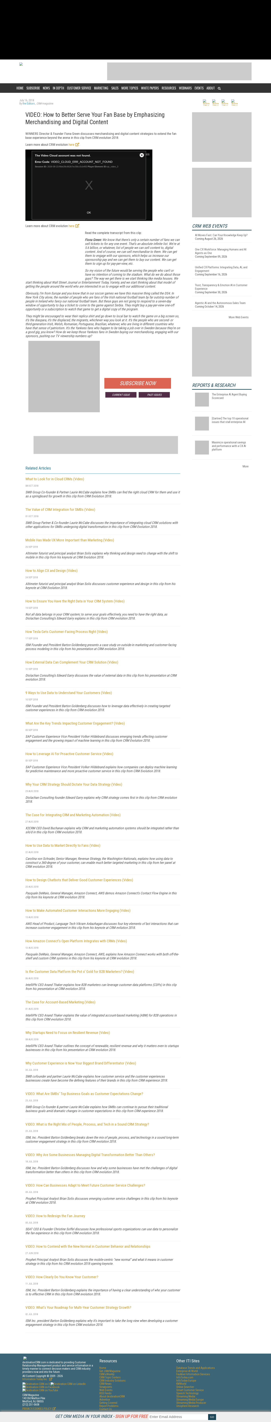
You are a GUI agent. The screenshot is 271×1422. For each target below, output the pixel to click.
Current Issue (121, 394)
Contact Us (105, 1409)
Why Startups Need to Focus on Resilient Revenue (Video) (67, 1032)
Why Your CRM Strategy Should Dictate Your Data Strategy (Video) (73, 784)
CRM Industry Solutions (112, 1380)
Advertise (104, 1399)
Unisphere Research (187, 1406)
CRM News (105, 1383)
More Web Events (239, 317)
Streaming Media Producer (191, 1402)
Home (19, 88)
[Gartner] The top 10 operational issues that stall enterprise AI (230, 420)
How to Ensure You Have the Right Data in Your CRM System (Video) (75, 601)
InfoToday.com (184, 1377)
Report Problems (108, 1406)
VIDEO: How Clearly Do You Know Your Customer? (61, 1277)
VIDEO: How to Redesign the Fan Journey (55, 1216)
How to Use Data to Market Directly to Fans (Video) (62, 845)
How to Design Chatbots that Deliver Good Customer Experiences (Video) (79, 880)
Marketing (101, 88)
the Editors (29, 103)
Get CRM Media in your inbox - (101, 1416)
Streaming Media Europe (190, 1399)
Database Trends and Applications (195, 1367)
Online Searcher (185, 1386)
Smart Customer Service (190, 1390)
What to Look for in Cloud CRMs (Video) (54, 479)
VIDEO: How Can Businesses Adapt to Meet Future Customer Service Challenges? (85, 1185)
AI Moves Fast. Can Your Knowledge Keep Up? (221, 235)
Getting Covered (108, 1402)
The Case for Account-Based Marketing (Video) (60, 1002)
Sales (114, 88)
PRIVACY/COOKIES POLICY (37, 1408)
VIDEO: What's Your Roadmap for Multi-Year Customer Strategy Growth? (78, 1307)
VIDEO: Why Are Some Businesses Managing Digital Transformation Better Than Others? (90, 1155)
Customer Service (79, 88)
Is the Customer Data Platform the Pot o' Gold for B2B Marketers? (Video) (79, 971)
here (71, 145)
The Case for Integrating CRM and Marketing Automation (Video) (73, 815)
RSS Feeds (105, 1393)
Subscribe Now (138, 383)
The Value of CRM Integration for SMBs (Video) (60, 509)
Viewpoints (105, 1386)
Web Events (105, 1390)
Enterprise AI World (187, 1371)
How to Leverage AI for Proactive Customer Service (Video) (69, 754)
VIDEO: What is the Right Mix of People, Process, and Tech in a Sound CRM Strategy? (87, 1124)
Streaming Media (185, 1396)
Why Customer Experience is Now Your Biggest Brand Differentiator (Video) (80, 1063)
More (246, 466)
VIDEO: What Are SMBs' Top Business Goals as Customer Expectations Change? (84, 1093)
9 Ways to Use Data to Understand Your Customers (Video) (68, 692)
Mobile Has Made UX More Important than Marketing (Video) (69, 540)
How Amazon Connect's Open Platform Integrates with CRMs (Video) (76, 941)
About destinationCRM (112, 1396)
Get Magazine (109, 1371)
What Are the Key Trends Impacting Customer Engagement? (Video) (75, 723)
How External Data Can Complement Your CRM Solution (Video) (71, 662)
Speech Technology (187, 1393)
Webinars (185, 88)
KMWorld (181, 1383)
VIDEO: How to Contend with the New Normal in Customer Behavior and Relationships (87, 1246)
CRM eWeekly (106, 1374)
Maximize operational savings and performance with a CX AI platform (229, 446)
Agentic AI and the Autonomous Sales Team (220, 303)
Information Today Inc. (35, 1379)
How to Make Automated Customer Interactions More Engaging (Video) (78, 910)
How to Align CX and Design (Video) (51, 570)
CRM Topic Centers (110, 1377)
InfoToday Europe (186, 1380)
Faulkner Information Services (193, 1374)
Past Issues (154, 394)
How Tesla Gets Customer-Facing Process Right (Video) (66, 631)
